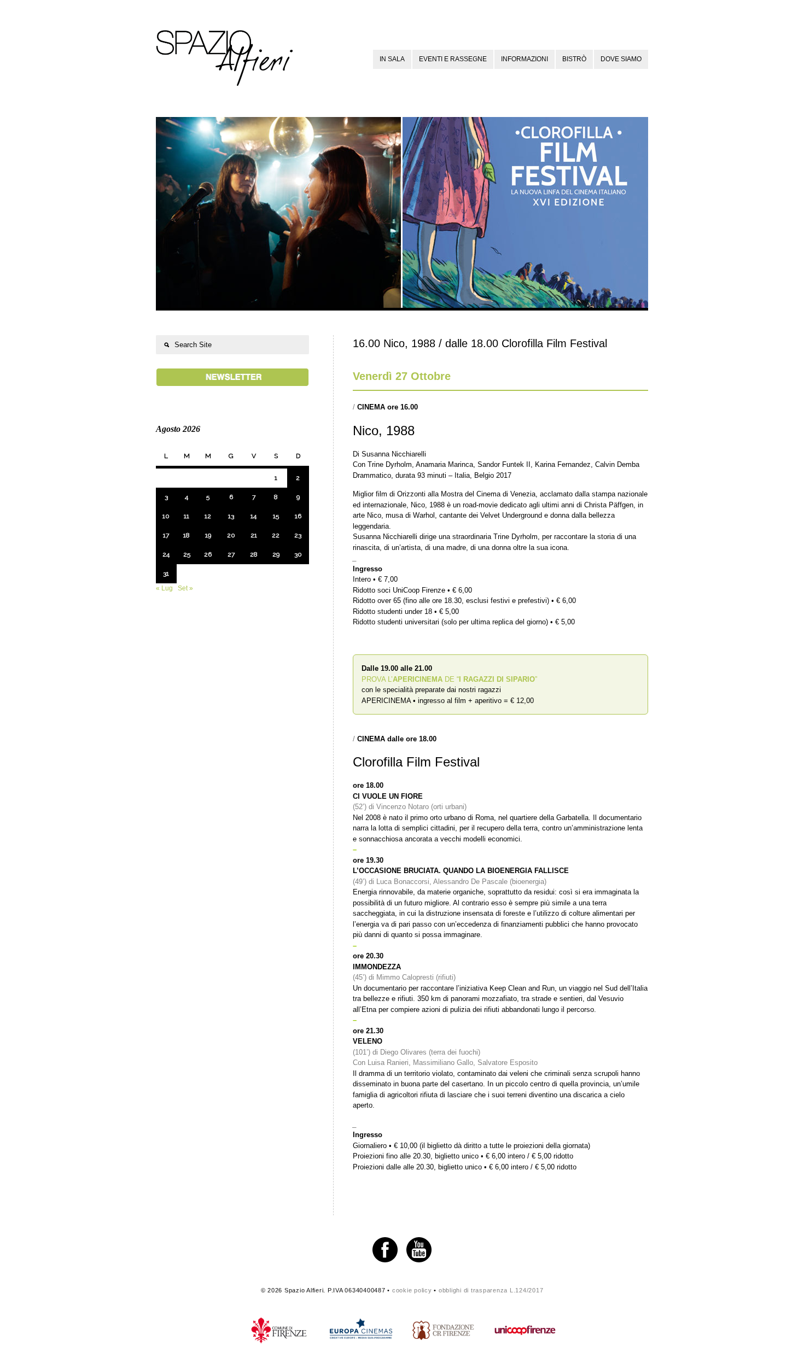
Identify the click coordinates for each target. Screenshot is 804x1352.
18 (186, 535)
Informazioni (524, 59)
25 (186, 554)
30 (298, 554)
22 (275, 535)
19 (208, 535)
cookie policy (412, 1290)
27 (231, 554)
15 (276, 516)
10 (166, 516)
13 (231, 516)
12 (208, 516)
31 (166, 573)
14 (253, 516)
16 (298, 516)
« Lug (164, 588)
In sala (392, 59)
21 (253, 535)
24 (166, 554)
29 (275, 554)
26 (208, 554)
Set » (185, 588)
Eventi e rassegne (453, 59)
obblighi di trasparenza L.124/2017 (491, 1290)
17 (166, 535)
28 (254, 554)
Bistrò (574, 59)
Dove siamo (621, 59)
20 (231, 535)
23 (297, 535)
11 (186, 516)
